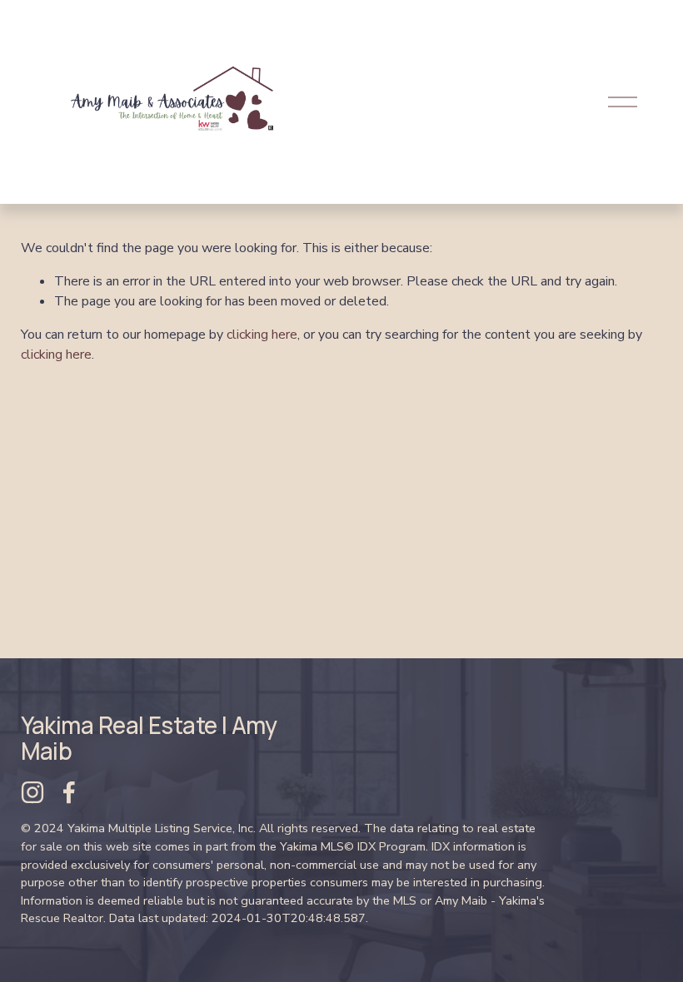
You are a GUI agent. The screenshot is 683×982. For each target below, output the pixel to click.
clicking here (262, 334)
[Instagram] (32, 792)
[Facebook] (69, 792)
